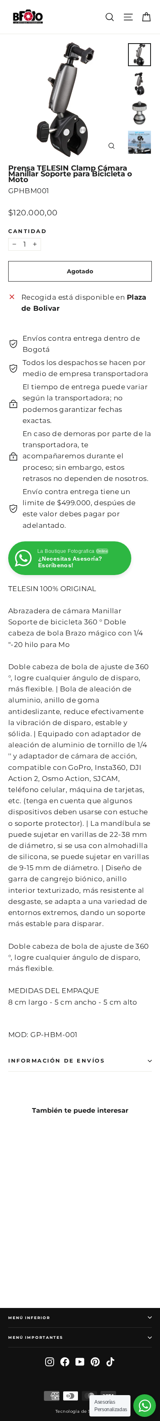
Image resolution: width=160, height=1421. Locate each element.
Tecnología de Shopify (80, 1411)
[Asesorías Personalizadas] (144, 1405)
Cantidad (27, 231)
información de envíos (56, 1061)
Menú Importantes (35, 1337)
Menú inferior (29, 1317)
